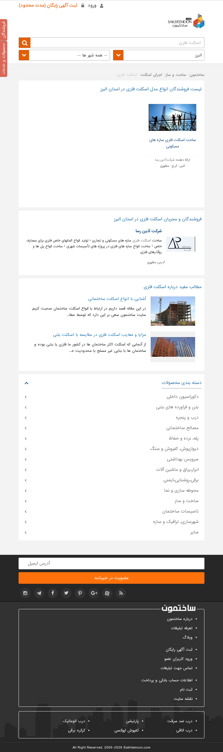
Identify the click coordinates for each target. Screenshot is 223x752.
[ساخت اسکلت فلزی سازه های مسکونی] (172, 117)
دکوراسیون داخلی (183, 396)
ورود (92, 5)
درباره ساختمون (180, 619)
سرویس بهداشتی (183, 459)
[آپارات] (107, 593)
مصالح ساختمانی (182, 428)
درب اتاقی (184, 730)
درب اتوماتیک (74, 721)
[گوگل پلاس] (94, 593)
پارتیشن (132, 721)
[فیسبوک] (53, 593)
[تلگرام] (39, 593)
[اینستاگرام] (25, 593)
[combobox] (158, 55)
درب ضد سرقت (180, 721)
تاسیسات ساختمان (180, 511)
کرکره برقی (76, 730)
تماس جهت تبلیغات (177, 668)
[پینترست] (80, 593)
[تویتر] (66, 593)
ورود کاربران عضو (178, 659)
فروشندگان (3, 29)
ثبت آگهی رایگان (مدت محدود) (48, 5)
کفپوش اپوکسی (126, 730)
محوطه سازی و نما (181, 490)
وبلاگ (188, 637)
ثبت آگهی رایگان (179, 649)
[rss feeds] (121, 593)
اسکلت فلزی (141, 240)
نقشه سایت (183, 699)
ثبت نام (186, 689)
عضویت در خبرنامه (111, 577)
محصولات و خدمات (3, 58)
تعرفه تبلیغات (182, 628)
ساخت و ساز (187, 500)
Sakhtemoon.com (136, 747)
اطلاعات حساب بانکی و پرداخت (167, 680)
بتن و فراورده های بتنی (177, 407)
